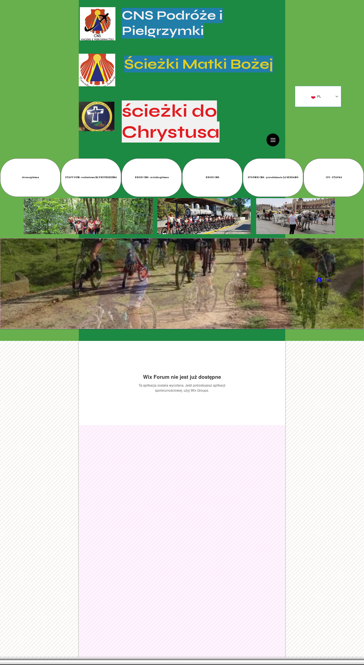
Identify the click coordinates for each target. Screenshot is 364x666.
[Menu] (272, 139)
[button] (91, 177)
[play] (357, 322)
